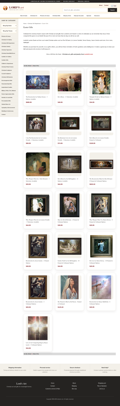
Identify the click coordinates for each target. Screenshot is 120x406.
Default (30, 65)
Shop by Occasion (79, 15)
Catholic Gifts (5, 60)
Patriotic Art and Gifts (7, 97)
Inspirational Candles (7, 87)
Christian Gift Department (8, 43)
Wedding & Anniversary (7, 111)
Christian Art (33, 15)
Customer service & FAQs (53, 388)
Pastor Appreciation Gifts (8, 94)
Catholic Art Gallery (6, 56)
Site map (74, 388)
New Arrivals (23, 15)
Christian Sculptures (7, 70)
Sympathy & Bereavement (8, 107)
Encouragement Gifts (7, 80)
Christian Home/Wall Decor (8, 53)
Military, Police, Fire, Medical (9, 90)
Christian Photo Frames (7, 67)
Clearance (97, 15)
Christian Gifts (56, 15)
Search (112, 10)
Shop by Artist (67, 15)
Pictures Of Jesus (6, 36)
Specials (89, 15)
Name (34, 65)
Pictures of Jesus (45, 15)
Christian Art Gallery (7, 39)
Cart (113, 6)
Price (38, 65)
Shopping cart (102, 383)
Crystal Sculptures (6, 73)
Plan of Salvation (102, 386)
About (100, 5)
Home (24, 23)
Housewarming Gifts (7, 83)
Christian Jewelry (6, 46)
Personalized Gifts (6, 100)
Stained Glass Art (6, 104)
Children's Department (7, 63)
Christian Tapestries (7, 50)
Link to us (102, 388)
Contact (106, 5)
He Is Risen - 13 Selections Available (68, 97)
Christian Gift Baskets (7, 77)
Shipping (74, 386)
